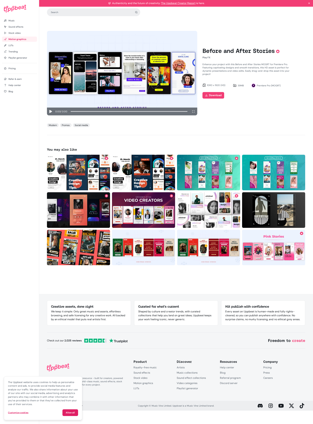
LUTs (136, 388)
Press (266, 372)
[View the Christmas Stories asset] (143, 248)
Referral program (230, 378)
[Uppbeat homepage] (19, 8)
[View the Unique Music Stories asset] (78, 210)
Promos (66, 125)
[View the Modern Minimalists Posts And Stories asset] (208, 210)
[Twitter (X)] (291, 405)
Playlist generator (187, 388)
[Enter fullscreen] (193, 111)
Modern (53, 125)
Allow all (70, 412)
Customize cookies (18, 412)
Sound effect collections (191, 378)
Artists (181, 367)
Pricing (267, 367)
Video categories (187, 383)
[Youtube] (281, 405)
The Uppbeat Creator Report (178, 3)
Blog (222, 372)
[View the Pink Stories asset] (274, 248)
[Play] (50, 111)
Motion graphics (143, 383)
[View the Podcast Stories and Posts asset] (143, 172)
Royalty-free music (145, 367)
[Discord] (260, 405)
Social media (81, 125)
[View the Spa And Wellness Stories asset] (208, 172)
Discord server (229, 383)
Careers (268, 378)
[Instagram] (270, 405)
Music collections (187, 372)
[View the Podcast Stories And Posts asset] (78, 172)
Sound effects (142, 372)
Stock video (141, 378)
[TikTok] (302, 405)
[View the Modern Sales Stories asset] (78, 248)
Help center (227, 367)
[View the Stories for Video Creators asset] (143, 210)
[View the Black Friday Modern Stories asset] (274, 210)
